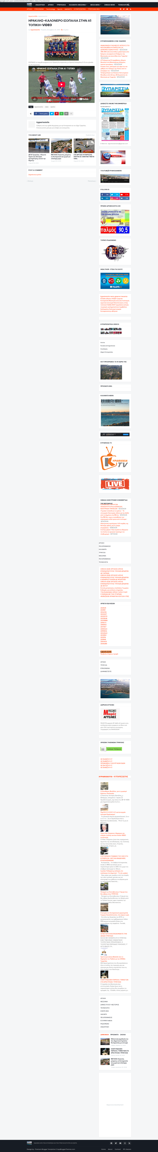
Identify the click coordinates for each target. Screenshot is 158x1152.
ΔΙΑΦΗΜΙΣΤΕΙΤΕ (105, 671)
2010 (103, 641)
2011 (103, 639)
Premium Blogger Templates (45, 1149)
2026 (103, 608)
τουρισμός (104, 307)
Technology (50, 9)
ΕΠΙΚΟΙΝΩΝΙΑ (39, 9)
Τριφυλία (120, 299)
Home (102, 343)
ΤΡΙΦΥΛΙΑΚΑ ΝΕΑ (94, 9)
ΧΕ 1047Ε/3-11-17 (106, 765)
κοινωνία (119, 301)
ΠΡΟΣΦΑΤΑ (114, 1035)
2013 (103, 635)
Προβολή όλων (90, 135)
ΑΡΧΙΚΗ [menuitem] (51, 5)
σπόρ (126, 303)
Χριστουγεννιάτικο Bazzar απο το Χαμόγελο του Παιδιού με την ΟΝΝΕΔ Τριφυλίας (112, 959)
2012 (103, 637)
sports (53, 107)
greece (117, 296)
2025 (102, 610)
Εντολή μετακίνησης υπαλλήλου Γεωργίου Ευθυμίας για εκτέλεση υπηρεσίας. (114, 589)
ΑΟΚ (113, 305)
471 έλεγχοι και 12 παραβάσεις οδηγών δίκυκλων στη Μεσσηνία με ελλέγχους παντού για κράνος (113, 62)
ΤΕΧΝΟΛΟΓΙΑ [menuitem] (123, 5)
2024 (103, 612)
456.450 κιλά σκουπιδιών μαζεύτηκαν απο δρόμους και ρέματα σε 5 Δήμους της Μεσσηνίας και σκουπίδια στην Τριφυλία (114, 54)
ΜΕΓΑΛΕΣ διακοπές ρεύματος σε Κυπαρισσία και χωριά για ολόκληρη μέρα (61, 157)
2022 (103, 616)
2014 (103, 633)
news (46, 107)
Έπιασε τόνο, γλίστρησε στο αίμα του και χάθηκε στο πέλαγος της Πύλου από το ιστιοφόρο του (113, 68)
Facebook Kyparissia (107, 346)
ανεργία (118, 309)
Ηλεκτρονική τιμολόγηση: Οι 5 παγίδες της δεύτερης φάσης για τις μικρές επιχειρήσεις (114, 525)
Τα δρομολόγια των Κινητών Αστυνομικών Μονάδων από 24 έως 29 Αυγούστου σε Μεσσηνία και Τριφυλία (114, 75)
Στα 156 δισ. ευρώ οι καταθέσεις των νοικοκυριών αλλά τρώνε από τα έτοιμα (113, 518)
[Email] (66, 113)
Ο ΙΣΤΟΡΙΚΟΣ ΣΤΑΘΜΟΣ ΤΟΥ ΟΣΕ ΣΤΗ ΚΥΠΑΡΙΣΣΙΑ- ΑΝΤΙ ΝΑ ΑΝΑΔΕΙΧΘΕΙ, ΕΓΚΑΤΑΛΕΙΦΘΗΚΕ (114, 858)
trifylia (114, 299)
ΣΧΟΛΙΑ (123, 1035)
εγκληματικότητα (113, 307)
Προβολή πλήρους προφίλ (109, 654)
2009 (103, 644)
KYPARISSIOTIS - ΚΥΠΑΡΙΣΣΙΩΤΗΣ (113, 776)
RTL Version (127, 1149)
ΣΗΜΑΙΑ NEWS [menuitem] (109, 5)
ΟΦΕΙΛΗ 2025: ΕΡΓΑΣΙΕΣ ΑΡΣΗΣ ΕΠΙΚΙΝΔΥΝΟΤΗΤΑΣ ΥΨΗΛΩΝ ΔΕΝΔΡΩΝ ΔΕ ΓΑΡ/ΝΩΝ (114, 571)
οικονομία (110, 303)
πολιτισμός (125, 301)
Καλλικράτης (104, 309)
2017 (103, 627)
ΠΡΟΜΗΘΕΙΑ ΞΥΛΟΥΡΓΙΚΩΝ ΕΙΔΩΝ (112, 763)
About (110, 1149)
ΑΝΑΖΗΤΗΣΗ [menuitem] (40, 5)
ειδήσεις (109, 299)
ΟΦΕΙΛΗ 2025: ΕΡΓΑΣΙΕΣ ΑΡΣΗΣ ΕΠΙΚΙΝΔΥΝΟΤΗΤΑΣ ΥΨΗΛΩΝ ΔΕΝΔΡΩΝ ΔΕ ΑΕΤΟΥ (114, 584)
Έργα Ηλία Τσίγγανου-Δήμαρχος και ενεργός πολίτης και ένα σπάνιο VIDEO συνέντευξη (113, 835)
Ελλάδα (103, 299)
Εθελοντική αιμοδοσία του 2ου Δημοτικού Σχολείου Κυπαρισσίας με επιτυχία (119, 1041)
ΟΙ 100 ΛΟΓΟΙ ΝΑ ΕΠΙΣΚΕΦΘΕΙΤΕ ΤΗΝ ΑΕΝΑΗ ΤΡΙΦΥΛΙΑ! (113, 935)
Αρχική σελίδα (32, 16)
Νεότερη (30, 181)
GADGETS (68, 9)
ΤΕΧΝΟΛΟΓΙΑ (105, 1008)
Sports (59, 9)
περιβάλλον (123, 307)
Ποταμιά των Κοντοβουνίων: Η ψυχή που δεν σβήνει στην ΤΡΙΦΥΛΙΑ (114, 893)
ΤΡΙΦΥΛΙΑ (103, 665)
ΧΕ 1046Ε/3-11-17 (106, 767)
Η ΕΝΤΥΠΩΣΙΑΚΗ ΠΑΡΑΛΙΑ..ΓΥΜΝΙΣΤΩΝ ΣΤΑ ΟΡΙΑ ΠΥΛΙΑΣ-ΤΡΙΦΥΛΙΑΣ (114, 981)
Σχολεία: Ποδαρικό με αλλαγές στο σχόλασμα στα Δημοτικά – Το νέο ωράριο (114, 872)
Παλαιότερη (91, 181)
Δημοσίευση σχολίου (34, 175)
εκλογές (126, 305)
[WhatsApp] (61, 113)
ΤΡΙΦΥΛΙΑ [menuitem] (102, 553)
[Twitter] (52, 113)
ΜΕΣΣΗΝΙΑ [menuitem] (102, 556)
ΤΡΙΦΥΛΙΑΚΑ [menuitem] (61, 5)
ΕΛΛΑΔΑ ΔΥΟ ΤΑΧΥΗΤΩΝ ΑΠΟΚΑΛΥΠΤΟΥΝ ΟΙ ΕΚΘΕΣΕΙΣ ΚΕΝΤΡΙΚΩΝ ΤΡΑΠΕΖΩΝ (111, 506)
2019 (103, 623)
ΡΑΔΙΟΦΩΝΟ (104, 1024)
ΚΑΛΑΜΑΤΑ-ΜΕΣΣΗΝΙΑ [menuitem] (77, 5)
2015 (103, 631)
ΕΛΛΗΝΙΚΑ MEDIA (106, 1021)
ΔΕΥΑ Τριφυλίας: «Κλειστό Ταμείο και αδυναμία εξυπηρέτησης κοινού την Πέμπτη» (37, 158)
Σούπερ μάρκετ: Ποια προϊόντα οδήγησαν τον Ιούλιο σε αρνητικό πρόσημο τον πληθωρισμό (114, 532)
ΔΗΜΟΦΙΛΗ (104, 1035)
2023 (103, 614)
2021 (103, 618)
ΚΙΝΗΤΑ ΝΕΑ (104, 1011)
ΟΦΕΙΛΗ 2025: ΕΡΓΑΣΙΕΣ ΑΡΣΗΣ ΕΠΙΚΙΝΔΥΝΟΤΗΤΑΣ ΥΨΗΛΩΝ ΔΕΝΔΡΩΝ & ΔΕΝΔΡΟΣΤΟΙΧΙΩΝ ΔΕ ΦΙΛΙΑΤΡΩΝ (114, 577)
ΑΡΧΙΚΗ (29, 9)
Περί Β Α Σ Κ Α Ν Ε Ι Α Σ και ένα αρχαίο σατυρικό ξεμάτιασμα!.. (113, 813)
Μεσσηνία (112, 301)
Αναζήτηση (103, 349)
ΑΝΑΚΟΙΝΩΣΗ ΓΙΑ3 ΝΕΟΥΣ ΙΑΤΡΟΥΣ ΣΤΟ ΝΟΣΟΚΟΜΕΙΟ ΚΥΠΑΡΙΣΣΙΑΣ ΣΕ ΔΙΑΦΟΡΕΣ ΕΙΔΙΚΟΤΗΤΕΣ (114, 47)
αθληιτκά (114, 311)
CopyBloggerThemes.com (65, 1149)
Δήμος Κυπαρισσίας (106, 352)
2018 (103, 625)
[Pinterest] (56, 113)
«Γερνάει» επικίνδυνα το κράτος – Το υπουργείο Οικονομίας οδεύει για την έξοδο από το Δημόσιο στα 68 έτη (114, 513)
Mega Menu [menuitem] (95, 5)
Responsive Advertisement (115, 1105)
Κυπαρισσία (104, 301)
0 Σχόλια (65, 30)
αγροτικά (103, 303)
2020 (103, 620)
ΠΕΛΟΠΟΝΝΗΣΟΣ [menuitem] (105, 546)
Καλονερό (112, 309)
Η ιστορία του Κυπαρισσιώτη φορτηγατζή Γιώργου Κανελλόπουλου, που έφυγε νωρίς (114, 914)
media (109, 305)
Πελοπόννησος (119, 303)
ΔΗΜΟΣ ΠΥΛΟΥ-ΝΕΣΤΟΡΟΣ (109, 1005)
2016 (103, 629)
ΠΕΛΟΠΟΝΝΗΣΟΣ (106, 1017)
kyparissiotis (43, 16)
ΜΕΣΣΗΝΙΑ (104, 1002)
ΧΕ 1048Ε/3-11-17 (106, 761)
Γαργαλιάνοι (119, 305)
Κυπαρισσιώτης (105, 311)
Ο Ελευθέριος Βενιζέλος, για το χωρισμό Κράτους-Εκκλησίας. (113, 792)
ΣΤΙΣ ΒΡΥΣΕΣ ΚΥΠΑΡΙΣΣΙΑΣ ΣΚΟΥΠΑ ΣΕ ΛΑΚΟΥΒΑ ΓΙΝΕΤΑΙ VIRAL (84, 157)
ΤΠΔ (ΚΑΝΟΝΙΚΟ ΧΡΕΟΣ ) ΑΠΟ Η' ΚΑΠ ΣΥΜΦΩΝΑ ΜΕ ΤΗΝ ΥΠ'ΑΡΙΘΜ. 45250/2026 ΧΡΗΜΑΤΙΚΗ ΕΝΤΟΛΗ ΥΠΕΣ (114, 594)
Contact (118, 1149)
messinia (123, 296)
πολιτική (103, 305)
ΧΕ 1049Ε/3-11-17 (106, 759)
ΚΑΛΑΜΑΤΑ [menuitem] (103, 549)
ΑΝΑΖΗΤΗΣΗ (104, 1027)
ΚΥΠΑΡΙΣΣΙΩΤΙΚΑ (80, 9)
